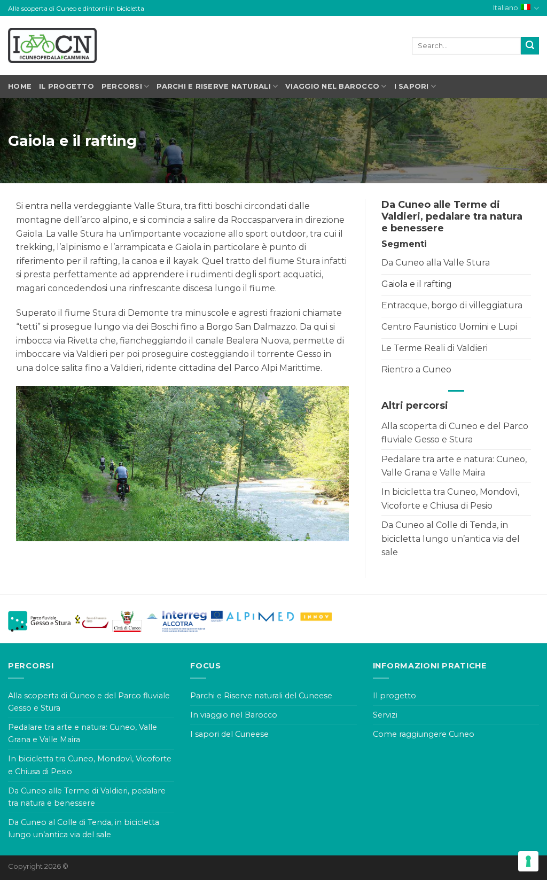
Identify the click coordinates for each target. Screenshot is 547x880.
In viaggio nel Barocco (233, 715)
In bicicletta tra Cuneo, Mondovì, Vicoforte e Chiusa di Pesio (89, 765)
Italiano (505, 8)
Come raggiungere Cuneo (423, 734)
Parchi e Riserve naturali (213, 86)
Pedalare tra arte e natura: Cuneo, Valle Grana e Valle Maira (82, 733)
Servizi (385, 715)
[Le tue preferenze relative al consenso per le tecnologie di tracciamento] (528, 861)
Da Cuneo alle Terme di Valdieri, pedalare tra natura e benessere (87, 797)
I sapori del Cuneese (229, 734)
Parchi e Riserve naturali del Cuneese (261, 695)
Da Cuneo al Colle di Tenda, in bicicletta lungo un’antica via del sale (83, 828)
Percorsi (121, 86)
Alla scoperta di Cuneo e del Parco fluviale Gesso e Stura (89, 702)
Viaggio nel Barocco (332, 86)
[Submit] (530, 46)
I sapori (411, 86)
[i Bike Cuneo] (52, 45)
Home (20, 86)
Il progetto (66, 86)
